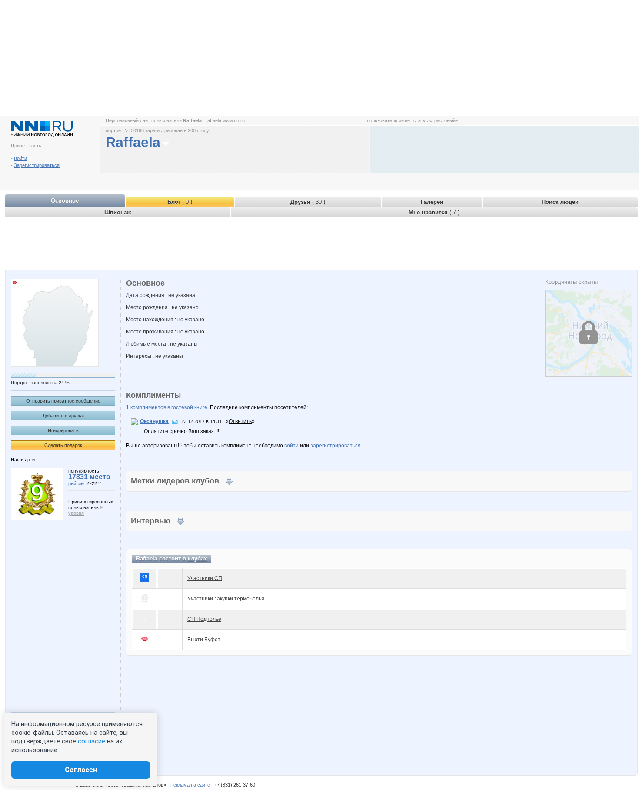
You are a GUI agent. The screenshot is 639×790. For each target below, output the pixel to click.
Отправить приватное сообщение (63, 400)
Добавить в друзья (63, 415)
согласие (91, 741)
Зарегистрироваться (37, 165)
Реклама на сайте (190, 784)
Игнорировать (63, 430)
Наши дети (23, 459)
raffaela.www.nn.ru (225, 120)
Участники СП (204, 578)
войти (291, 446)
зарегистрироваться (335, 446)
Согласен (81, 770)
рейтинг (76, 483)
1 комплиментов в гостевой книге (166, 407)
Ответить (240, 421)
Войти (20, 158)
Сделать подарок (63, 445)
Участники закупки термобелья (225, 599)
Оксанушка (154, 421)
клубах (197, 558)
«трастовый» (443, 120)
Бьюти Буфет (203, 640)
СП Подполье (204, 619)
